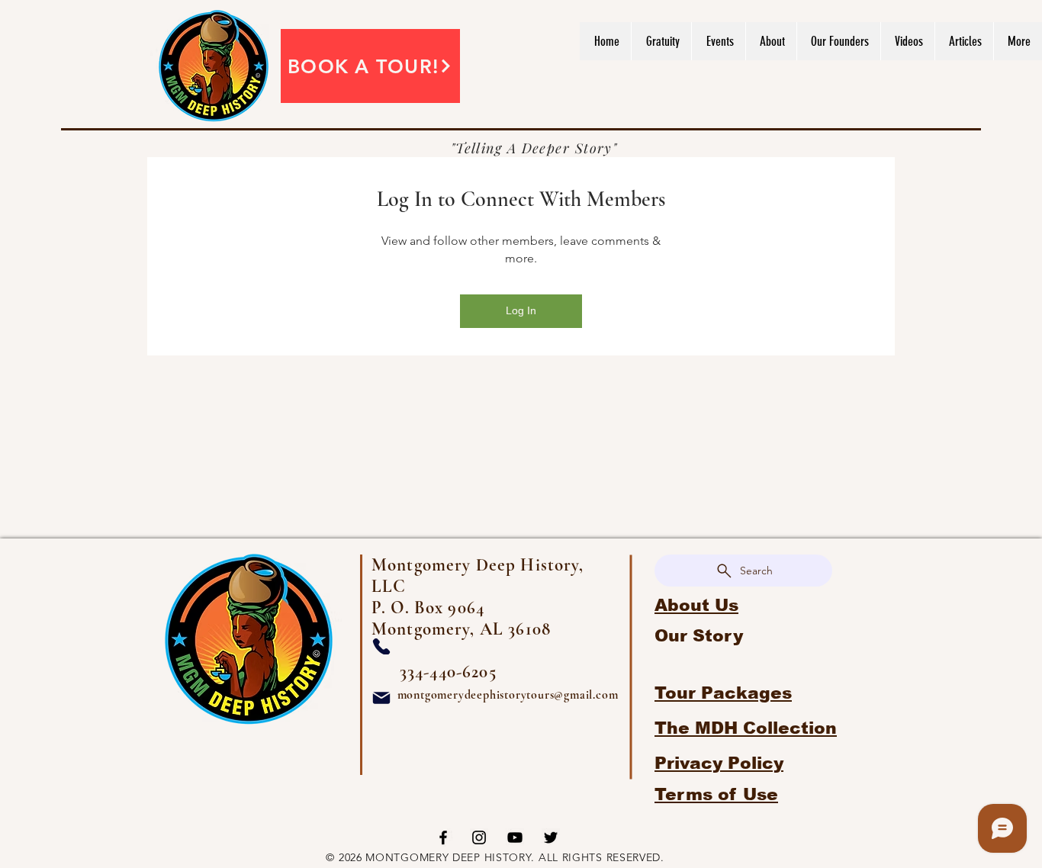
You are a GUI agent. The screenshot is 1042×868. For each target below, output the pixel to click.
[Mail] (381, 698)
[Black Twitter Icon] (551, 837)
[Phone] (381, 646)
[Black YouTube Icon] (515, 837)
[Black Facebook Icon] (443, 837)
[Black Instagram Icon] (479, 837)
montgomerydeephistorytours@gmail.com (508, 694)
